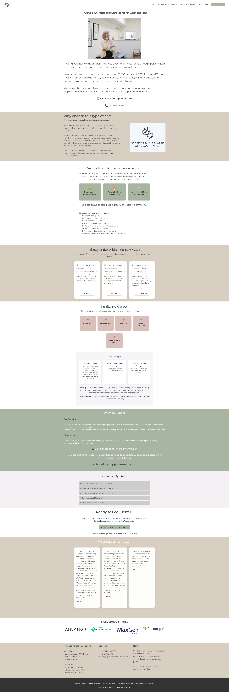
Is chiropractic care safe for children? (97, 484)
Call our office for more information (116, 448)
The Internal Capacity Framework (167, 4)
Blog (206, 4)
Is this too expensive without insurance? (98, 493)
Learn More (114, 293)
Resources (193, 4)
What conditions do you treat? (94, 503)
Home (153, 4)
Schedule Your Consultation (114, 527)
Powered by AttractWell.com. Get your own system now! (114, 687)
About (200, 4)
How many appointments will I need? (97, 488)
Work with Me (183, 4)
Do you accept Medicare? (92, 498)
